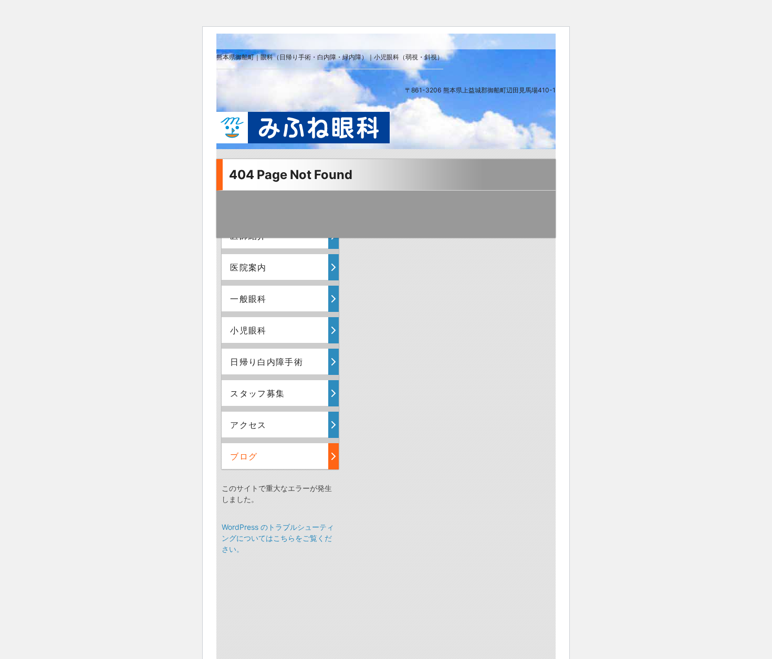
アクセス (248, 425)
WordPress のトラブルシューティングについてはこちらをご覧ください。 (278, 537)
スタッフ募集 (257, 393)
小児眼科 (248, 330)
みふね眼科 (303, 127)
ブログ (243, 456)
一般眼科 (248, 299)
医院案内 (248, 267)
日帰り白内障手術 (266, 362)
